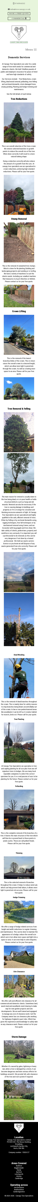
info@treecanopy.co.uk (20, 9)
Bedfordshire (19, 1189)
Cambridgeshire (19, 1192)
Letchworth (19, 1174)
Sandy (19, 1170)
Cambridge (19, 1178)
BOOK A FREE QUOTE (19, 13)
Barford (19, 1172)
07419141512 (19, 3)
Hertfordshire (19, 1187)
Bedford (19, 1166)
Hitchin (19, 1176)
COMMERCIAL (18, 18)
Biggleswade (19, 1168)
